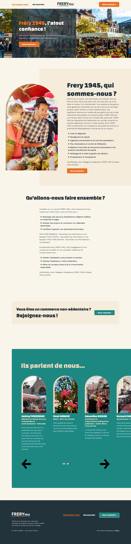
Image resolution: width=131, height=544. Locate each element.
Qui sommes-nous (20, 4)
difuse (117, 530)
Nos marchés (38, 4)
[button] (64, 464)
